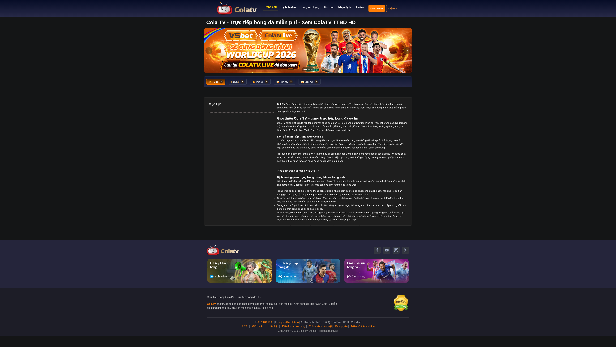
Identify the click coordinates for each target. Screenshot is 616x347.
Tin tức (360, 7)
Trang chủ (270, 7)
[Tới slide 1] (305, 69)
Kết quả (329, 7)
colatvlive (221, 276)
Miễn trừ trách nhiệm (363, 326)
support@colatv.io (288, 322)
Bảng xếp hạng (310, 7)
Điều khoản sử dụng (293, 326)
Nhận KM (392, 8)
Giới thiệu (257, 326)
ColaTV (211, 304)
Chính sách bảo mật (320, 326)
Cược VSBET (376, 8)
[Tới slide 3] (311, 69)
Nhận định (344, 7)
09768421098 (265, 322)
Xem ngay (290, 276)
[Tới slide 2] (309, 69)
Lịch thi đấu (289, 7)
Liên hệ (273, 326)
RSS (244, 326)
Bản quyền (341, 326)
